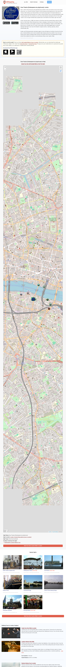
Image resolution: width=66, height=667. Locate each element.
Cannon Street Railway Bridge (50, 590)
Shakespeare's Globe (28, 570)
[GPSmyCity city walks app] (10, 2)
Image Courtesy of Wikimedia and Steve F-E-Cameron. (32, 592)
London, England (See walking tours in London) (20, 537)
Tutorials (42, 2)
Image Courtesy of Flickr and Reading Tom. (10, 612)
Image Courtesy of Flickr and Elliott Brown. (51, 592)
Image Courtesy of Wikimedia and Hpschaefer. (51, 572)
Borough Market (27, 610)
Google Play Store (33, 44)
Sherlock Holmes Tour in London (28, 663)
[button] (33, 299)
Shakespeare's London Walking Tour (12, 542)
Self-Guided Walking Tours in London (30, 42)
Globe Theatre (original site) (9, 570)
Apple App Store (23, 44)
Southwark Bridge (27, 590)
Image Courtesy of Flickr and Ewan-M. (27, 38)
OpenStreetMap (55, 531)
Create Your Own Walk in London (28, 628)
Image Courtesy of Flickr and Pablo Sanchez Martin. (11, 572)
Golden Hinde (6, 590)
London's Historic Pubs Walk (27, 642)
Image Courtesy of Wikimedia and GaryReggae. (31, 572)
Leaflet (50, 531)
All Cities (26, 2)
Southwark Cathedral (7, 610)
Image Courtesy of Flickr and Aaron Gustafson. (10, 592)
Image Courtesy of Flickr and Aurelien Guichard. (31, 612)
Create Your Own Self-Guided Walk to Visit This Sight (33, 64)
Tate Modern (47, 570)
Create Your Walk (33, 2)
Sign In (49, 2)
